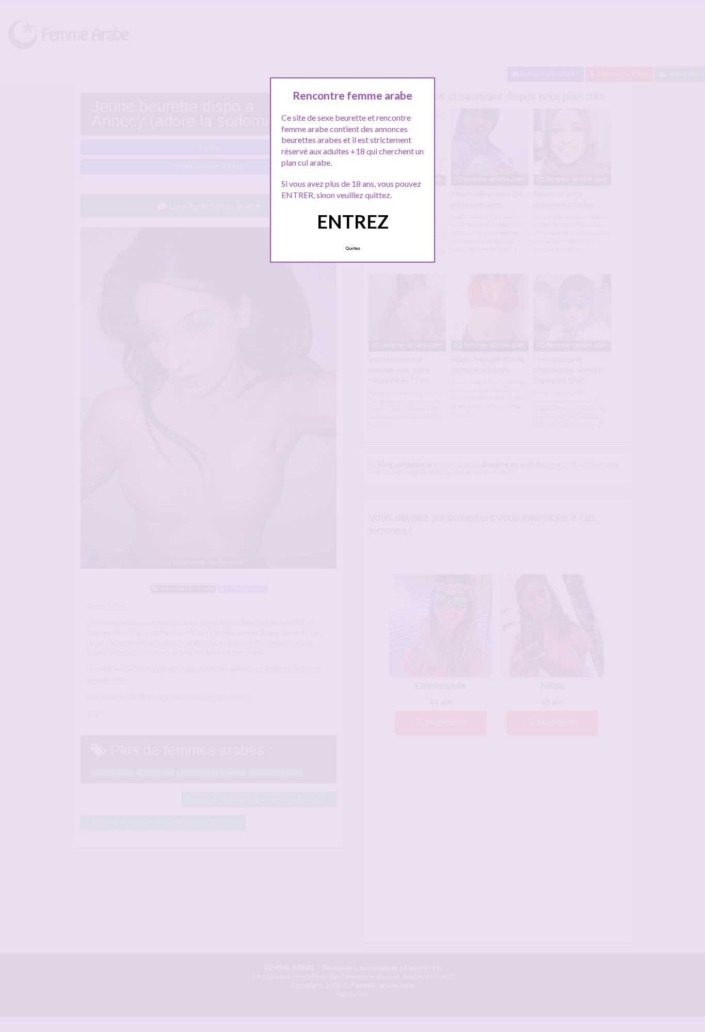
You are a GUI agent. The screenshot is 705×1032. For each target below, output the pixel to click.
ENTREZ (353, 221)
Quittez (352, 248)
